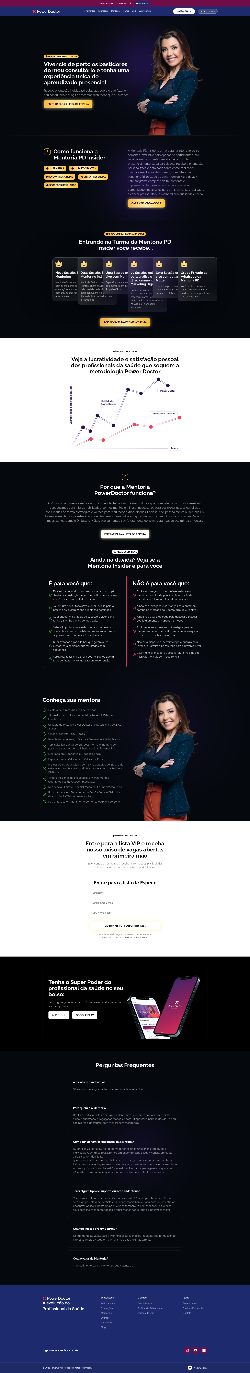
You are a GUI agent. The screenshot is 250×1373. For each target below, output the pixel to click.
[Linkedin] (204, 1350)
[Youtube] (195, 1350)
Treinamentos (88, 11)
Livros (126, 11)
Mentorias (116, 11)
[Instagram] (187, 1350)
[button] (61, 56)
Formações (103, 11)
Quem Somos (145, 11)
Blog (134, 11)
